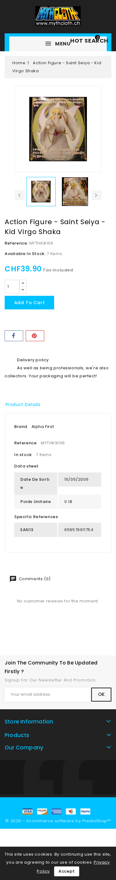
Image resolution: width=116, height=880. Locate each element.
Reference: (16, 243)
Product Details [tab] (23, 404)
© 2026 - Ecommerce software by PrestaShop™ (57, 821)
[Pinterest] (35, 336)
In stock (23, 455)
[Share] (14, 336)
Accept (66, 871)
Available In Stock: (25, 254)
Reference (25, 443)
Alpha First (43, 427)
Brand (20, 427)
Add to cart (29, 303)
